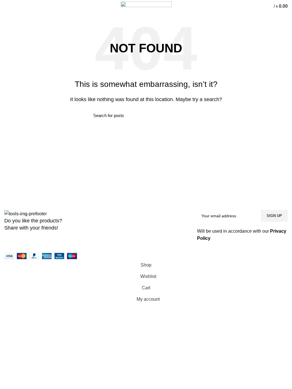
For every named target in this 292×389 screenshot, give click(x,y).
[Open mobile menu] (7, 6)
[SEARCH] (195, 115)
